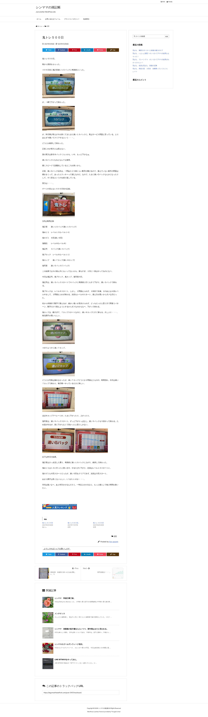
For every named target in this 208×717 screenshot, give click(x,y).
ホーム (40, 26)
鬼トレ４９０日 (98, 523)
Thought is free (116, 711)
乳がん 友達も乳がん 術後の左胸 (145, 65)
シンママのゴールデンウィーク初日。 (69, 644)
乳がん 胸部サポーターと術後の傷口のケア (148, 50)
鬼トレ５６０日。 (74, 523)
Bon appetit (113, 542)
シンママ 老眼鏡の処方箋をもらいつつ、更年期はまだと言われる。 (81, 629)
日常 (48, 26)
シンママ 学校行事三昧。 (65, 598)
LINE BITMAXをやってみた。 (66, 659)
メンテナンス (60, 613)
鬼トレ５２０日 (47, 523)
